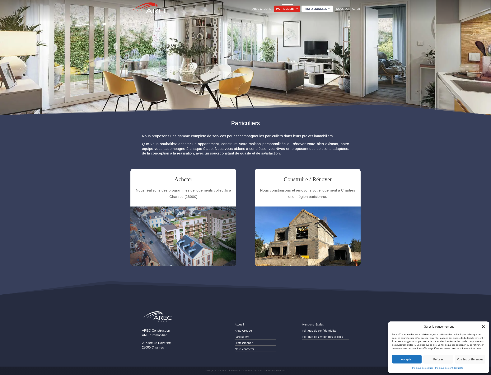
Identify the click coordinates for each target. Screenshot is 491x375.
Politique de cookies (422, 367)
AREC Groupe (261, 9)
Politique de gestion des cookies (322, 337)
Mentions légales (313, 324)
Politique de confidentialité (449, 367)
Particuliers (285, 9)
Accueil (239, 324)
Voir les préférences (470, 359)
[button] (483, 327)
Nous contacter (348, 9)
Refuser (438, 359)
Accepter (407, 359)
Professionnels (315, 9)
